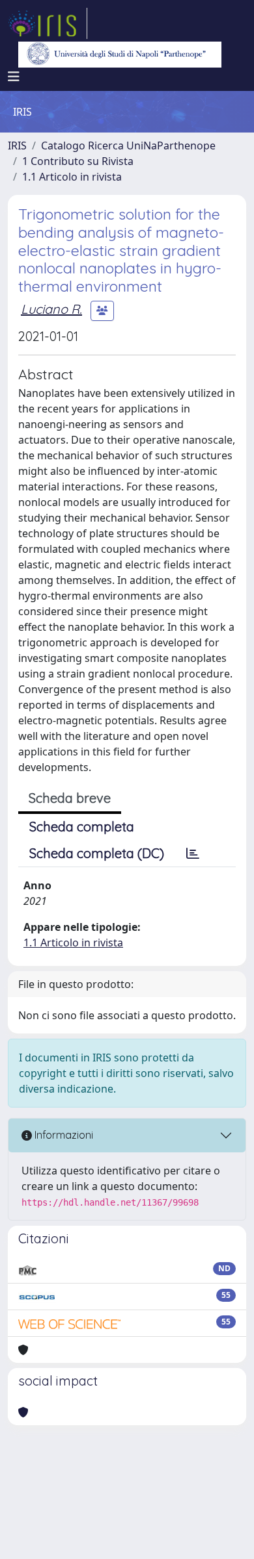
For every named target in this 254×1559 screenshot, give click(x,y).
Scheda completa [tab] (81, 826)
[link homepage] (47, 23)
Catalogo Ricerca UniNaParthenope (128, 145)
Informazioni (62, 1134)
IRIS (17, 145)
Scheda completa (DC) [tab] (96, 853)
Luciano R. (51, 309)
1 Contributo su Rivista (78, 161)
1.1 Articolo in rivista (72, 177)
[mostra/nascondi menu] (14, 76)
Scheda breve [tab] (70, 798)
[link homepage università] (120, 54)
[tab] (192, 853)
